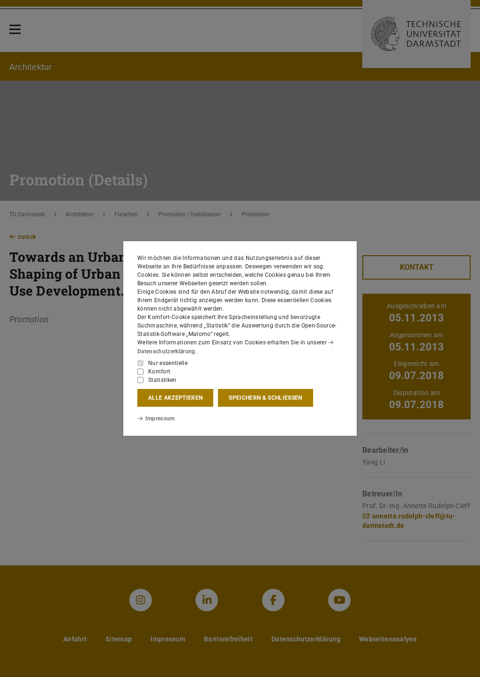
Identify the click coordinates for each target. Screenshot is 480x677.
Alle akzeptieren (175, 398)
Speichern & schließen (265, 398)
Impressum (160, 418)
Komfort (159, 371)
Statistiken (162, 380)
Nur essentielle (168, 363)
